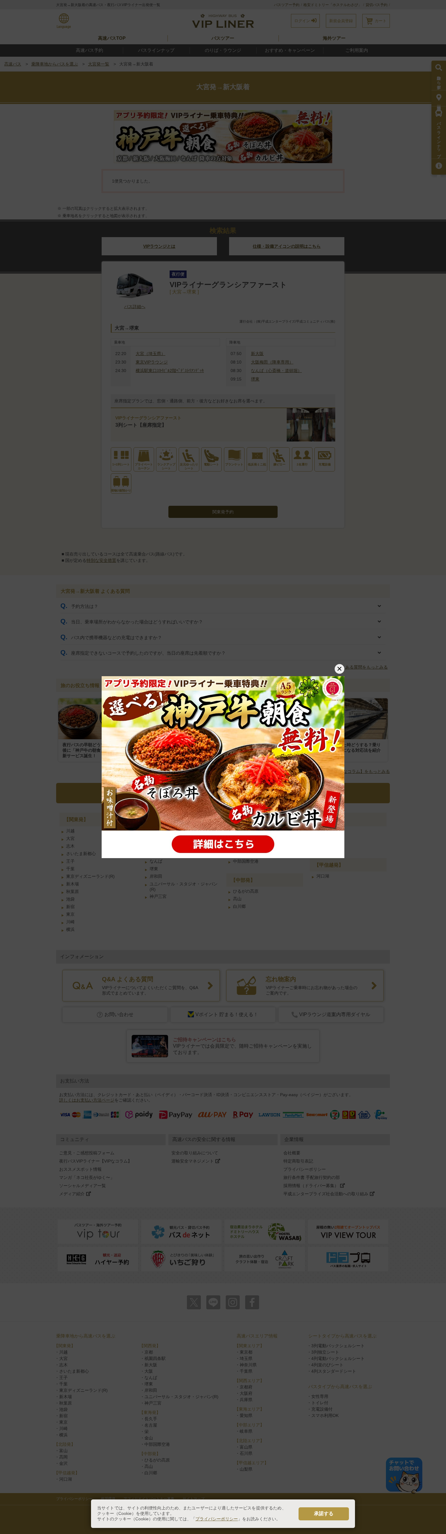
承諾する (323, 1513)
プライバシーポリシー (216, 1518)
